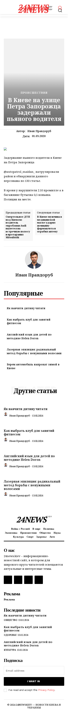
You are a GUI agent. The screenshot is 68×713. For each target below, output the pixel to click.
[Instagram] (18, 580)
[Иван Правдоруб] (34, 260)
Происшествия (34, 92)
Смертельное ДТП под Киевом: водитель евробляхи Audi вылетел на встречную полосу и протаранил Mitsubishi (18, 227)
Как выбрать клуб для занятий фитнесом (29, 432)
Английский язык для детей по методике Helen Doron (29, 336)
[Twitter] (28, 580)
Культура (10, 650)
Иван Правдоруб (39, 131)
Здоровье (10, 635)
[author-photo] (6, 415)
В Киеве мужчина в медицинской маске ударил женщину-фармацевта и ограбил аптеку (49, 224)
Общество (10, 620)
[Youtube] (39, 580)
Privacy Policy (46, 690)
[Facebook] (8, 580)
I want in (33, 681)
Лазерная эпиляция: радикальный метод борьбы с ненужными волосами (34, 351)
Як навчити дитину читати (26, 308)
